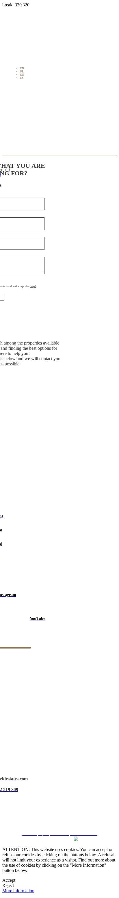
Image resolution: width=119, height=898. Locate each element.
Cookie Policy (61, 808)
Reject (8, 885)
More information (18, 890)
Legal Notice (62, 787)
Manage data (61, 818)
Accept (8, 880)
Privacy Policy (61, 797)
